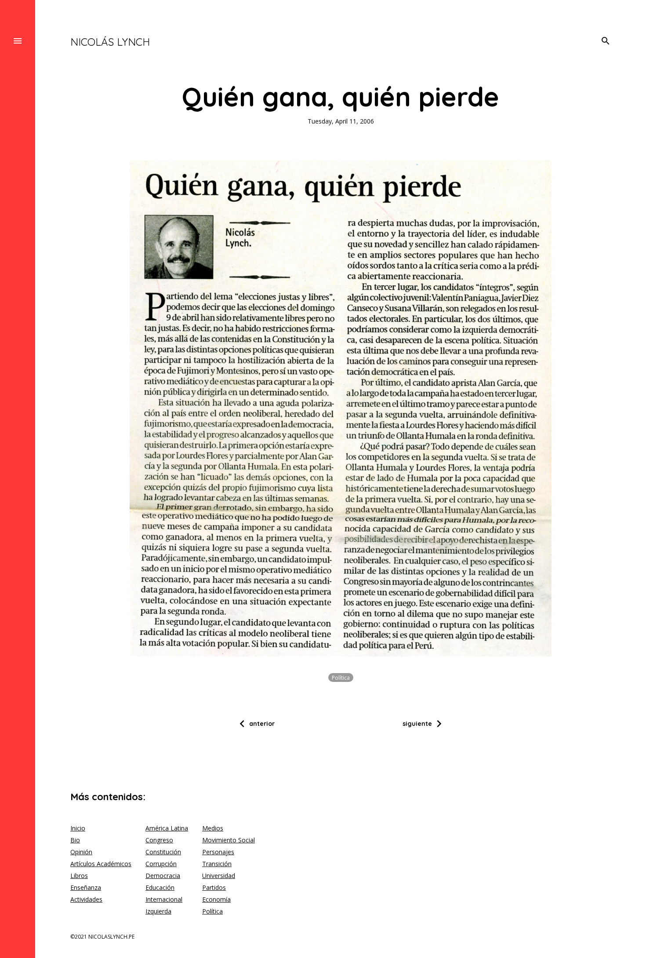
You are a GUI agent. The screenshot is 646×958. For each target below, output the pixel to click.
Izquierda (158, 911)
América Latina (166, 828)
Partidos (214, 887)
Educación (159, 887)
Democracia (162, 875)
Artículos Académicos (100, 864)
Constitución (163, 852)
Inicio (77, 828)
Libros (79, 875)
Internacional (163, 899)
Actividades (86, 899)
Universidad (218, 875)
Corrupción (161, 864)
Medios (212, 828)
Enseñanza (85, 887)
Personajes (218, 852)
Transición (217, 864)
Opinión (81, 852)
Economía (216, 899)
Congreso (159, 840)
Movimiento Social (228, 840)
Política (341, 677)
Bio (75, 840)
